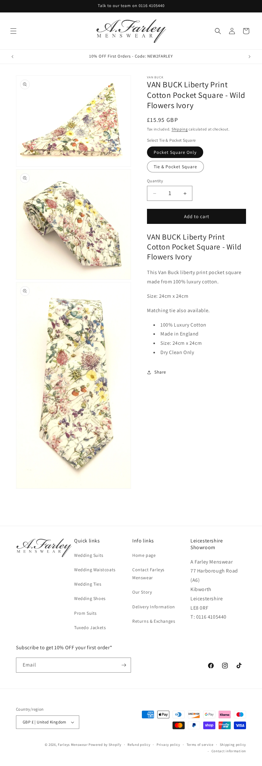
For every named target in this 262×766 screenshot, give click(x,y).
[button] (13, 31)
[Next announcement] (250, 57)
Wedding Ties (87, 584)
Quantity (155, 181)
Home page (144, 555)
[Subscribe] (124, 665)
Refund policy (138, 744)
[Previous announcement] (12, 57)
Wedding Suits (89, 555)
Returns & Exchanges (153, 621)
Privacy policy (168, 744)
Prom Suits (85, 613)
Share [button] (160, 372)
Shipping (180, 129)
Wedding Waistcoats (95, 570)
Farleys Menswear (73, 744)
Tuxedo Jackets (90, 627)
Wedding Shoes (90, 598)
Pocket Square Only (175, 152)
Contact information (229, 751)
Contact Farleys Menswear (148, 573)
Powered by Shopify (105, 744)
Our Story (142, 592)
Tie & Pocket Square (175, 167)
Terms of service (200, 744)
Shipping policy (233, 744)
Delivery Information (153, 607)
